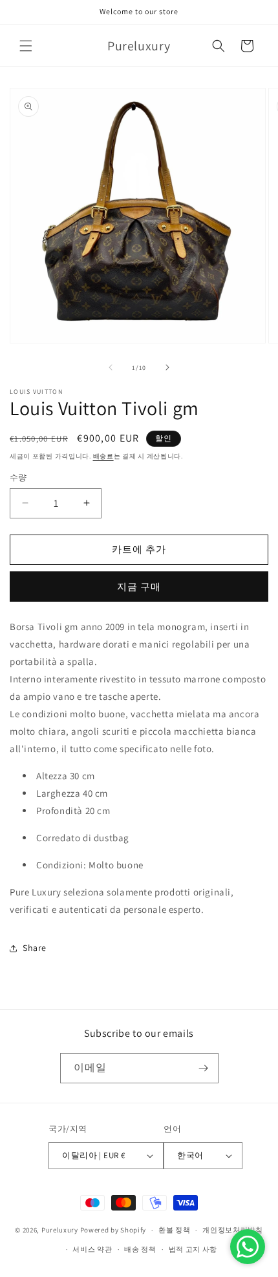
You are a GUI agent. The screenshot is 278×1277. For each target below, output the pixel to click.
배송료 (103, 456)
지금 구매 (139, 586)
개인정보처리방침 (232, 1229)
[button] (26, 46)
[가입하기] (203, 1068)
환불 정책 (174, 1229)
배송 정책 (140, 1249)
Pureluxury (59, 1229)
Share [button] (35, 948)
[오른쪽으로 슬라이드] (167, 367)
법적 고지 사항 (193, 1249)
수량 (18, 477)
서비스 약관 (92, 1249)
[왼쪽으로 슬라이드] (110, 367)
